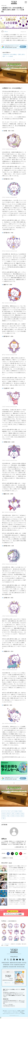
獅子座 (22, 815)
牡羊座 (20, 811)
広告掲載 (18, 1010)
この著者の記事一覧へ (19, 847)
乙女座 (18, 815)
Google (23, 959)
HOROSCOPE (12, 967)
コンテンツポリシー (15, 1012)
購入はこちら (7, 982)
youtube (17, 959)
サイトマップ (17, 1013)
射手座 (4, 815)
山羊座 (22, 813)
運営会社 (21, 1012)
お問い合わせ (5, 1010)
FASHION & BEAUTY (19, 965)
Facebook (8, 853)
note (14, 959)
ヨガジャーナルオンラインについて (8, 1013)
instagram (11, 959)
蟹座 (4, 818)
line (20, 959)
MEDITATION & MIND (15, 963)
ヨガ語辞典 (23, 1013)
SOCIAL (24, 963)
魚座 (13, 813)
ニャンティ (4, 811)
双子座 (8, 813)
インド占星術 (15, 811)
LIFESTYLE (5, 967)
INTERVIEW (6, 965)
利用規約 (22, 1010)
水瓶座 (18, 813)
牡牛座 (4, 813)
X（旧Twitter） (8, 959)
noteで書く (24, 853)
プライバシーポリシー (7, 1012)
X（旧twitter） (12, 853)
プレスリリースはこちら (12, 1010)
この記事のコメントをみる (7, 857)
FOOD (11, 965)
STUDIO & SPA (20, 967)
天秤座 (13, 815)
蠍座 (8, 815)
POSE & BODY (5, 963)
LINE (16, 853)
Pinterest (20, 853)
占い (9, 811)
